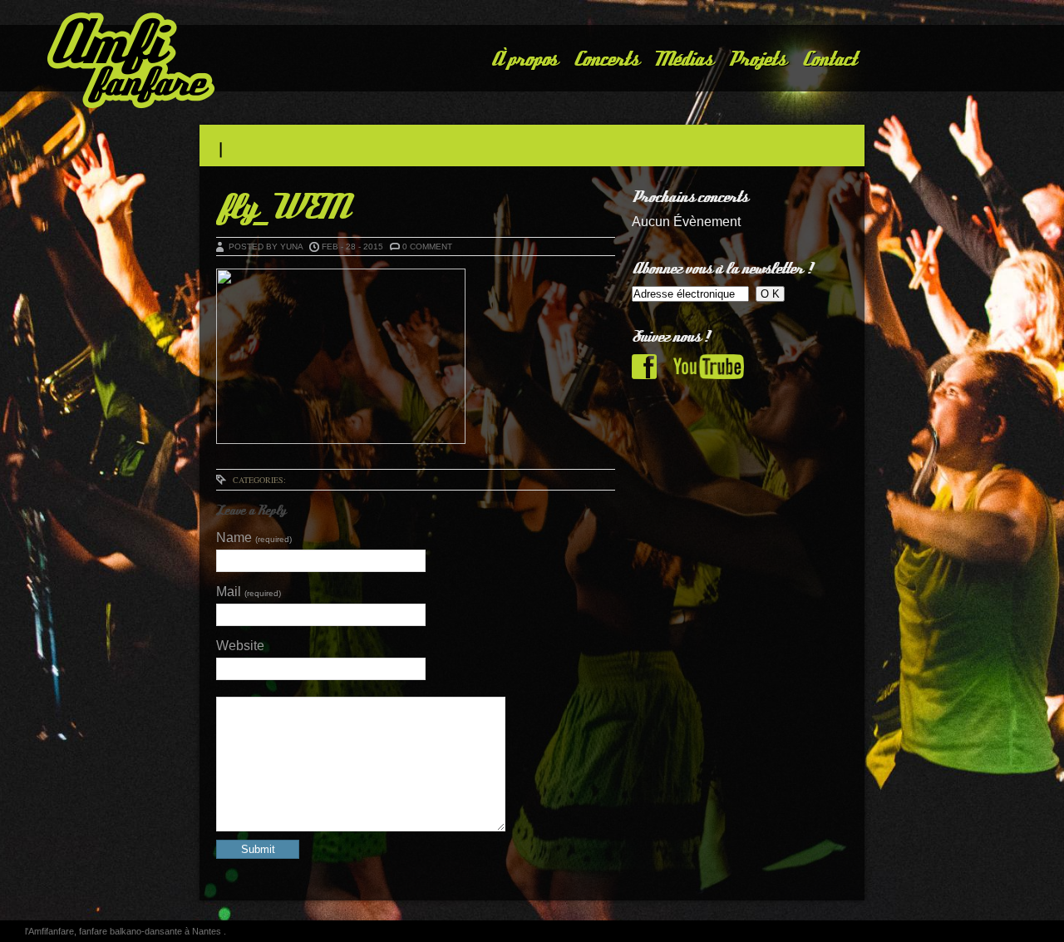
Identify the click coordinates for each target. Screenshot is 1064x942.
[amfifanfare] (104, 62)
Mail (248, 591)
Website (240, 646)
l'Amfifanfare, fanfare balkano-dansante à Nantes (124, 931)
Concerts (605, 59)
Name (254, 537)
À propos (523, 59)
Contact (828, 59)
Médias (683, 59)
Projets (756, 59)
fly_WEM (281, 208)
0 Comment (427, 246)
